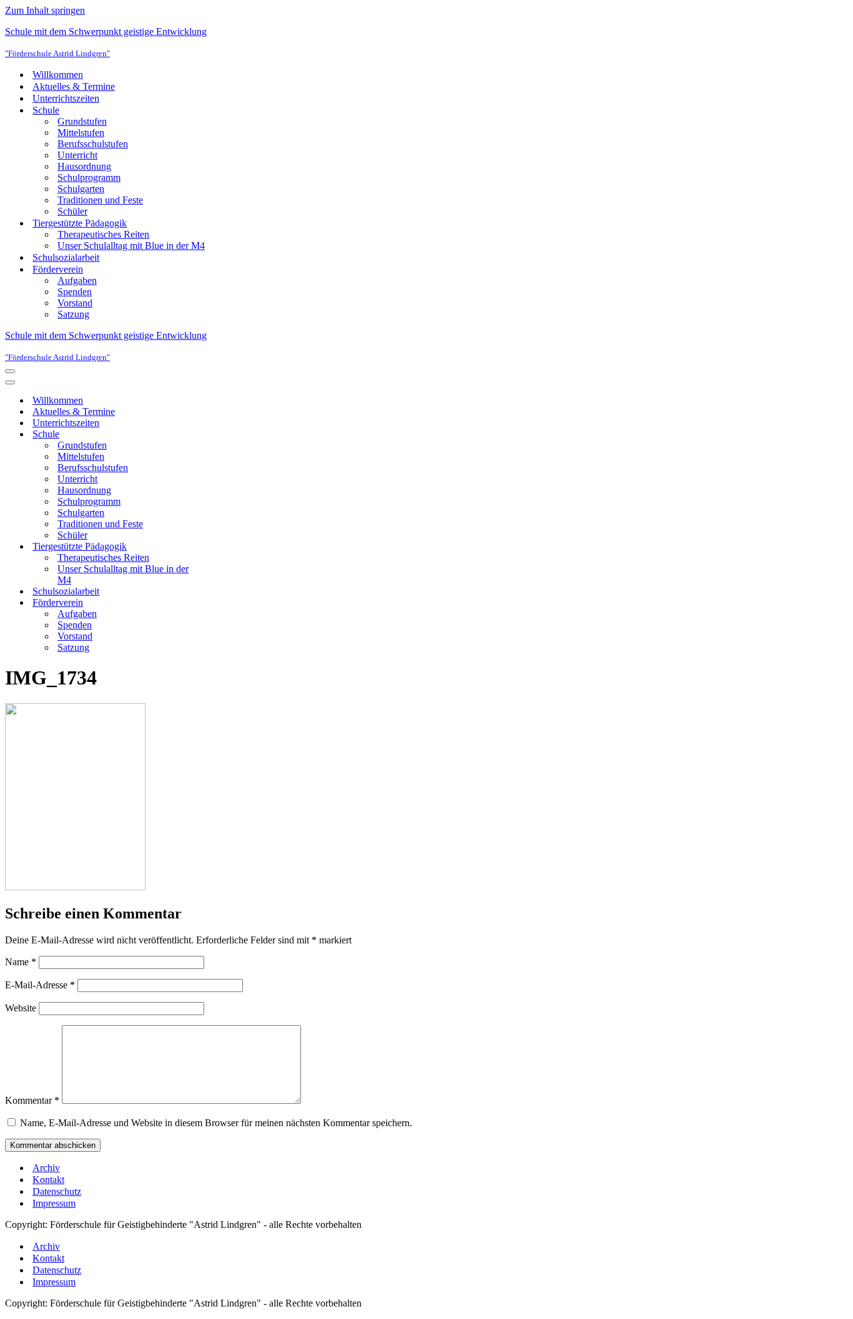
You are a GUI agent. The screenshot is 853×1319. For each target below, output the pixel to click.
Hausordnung (84, 166)
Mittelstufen (80, 132)
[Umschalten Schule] (223, 434)
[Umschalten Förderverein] (223, 603)
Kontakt (48, 1179)
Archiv (46, 1167)
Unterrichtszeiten (65, 98)
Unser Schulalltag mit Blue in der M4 (131, 245)
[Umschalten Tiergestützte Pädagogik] (223, 547)
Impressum (54, 1203)
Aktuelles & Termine (73, 86)
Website (20, 1008)
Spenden (74, 291)
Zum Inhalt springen (45, 10)
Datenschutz (56, 1191)
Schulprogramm (89, 177)
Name (20, 961)
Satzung (73, 314)
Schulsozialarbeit (65, 257)
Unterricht (77, 155)
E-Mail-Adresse (40, 985)
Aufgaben (77, 280)
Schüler (72, 211)
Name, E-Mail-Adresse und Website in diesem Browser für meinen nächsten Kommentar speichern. (216, 1122)
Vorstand (74, 303)
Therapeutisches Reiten (103, 234)
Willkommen (57, 74)
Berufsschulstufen (92, 144)
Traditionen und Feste (100, 200)
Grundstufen (82, 121)
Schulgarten (80, 188)
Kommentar (32, 1100)
